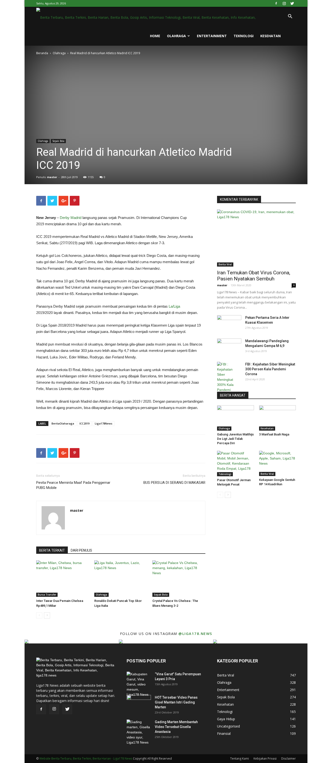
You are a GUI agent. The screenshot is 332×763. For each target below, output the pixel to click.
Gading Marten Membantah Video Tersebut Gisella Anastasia (176, 727)
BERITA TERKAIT (52, 550)
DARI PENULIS (81, 550)
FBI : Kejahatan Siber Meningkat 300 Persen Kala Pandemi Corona (270, 369)
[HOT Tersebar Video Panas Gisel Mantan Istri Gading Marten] (139, 703)
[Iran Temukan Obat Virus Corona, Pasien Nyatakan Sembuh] (256, 238)
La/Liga (174, 306)
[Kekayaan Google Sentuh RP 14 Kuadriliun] (277, 463)
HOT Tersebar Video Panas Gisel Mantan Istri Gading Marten (176, 702)
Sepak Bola (58, 141)
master (52, 177)
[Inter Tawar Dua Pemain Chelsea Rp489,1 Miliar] (62, 578)
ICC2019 (84, 423)
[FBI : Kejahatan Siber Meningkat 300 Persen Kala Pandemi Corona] (229, 380)
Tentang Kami (239, 758)
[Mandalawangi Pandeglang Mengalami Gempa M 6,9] (229, 346)
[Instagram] (284, 3)
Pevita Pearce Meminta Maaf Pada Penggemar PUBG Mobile (73, 485)
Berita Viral (225, 264)
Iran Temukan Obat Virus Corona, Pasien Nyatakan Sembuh (253, 276)
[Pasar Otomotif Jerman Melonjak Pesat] (235, 463)
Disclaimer (288, 758)
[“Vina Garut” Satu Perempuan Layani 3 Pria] (139, 684)
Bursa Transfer (47, 594)
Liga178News (103, 423)
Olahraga (176, 36)
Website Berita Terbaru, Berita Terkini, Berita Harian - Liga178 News (85, 758)
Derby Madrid (70, 218)
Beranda (42, 53)
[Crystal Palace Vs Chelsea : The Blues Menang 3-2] (178, 578)
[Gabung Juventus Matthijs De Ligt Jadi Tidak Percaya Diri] (235, 418)
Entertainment (212, 36)
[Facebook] (276, 3)
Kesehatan (270, 36)
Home (155, 36)
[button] (290, 17)
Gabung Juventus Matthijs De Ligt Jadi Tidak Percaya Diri (235, 439)
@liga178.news (195, 633)
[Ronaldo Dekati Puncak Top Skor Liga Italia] (120, 578)
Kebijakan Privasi (265, 758)
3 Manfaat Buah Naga (274, 434)
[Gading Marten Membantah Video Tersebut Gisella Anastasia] (139, 732)
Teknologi (243, 36)
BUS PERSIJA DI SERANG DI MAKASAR (174, 482)
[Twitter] (292, 3)
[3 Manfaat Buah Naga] (277, 418)
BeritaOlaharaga (63, 423)
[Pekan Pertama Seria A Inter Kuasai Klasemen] (229, 323)
